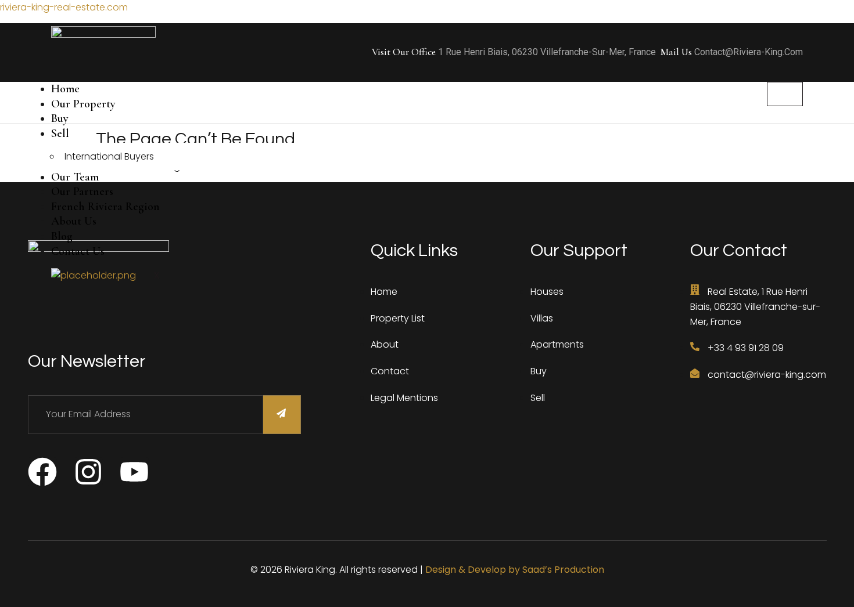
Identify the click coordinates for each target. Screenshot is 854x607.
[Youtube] (134, 471)
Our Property (83, 104)
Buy (60, 118)
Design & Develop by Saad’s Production (514, 569)
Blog (62, 236)
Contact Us (78, 251)
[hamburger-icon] (785, 94)
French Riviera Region (105, 207)
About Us (73, 221)
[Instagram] (88, 471)
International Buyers (109, 156)
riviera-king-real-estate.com (64, 7)
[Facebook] (42, 471)
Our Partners (82, 191)
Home (65, 89)
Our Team (75, 177)
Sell (60, 133)
